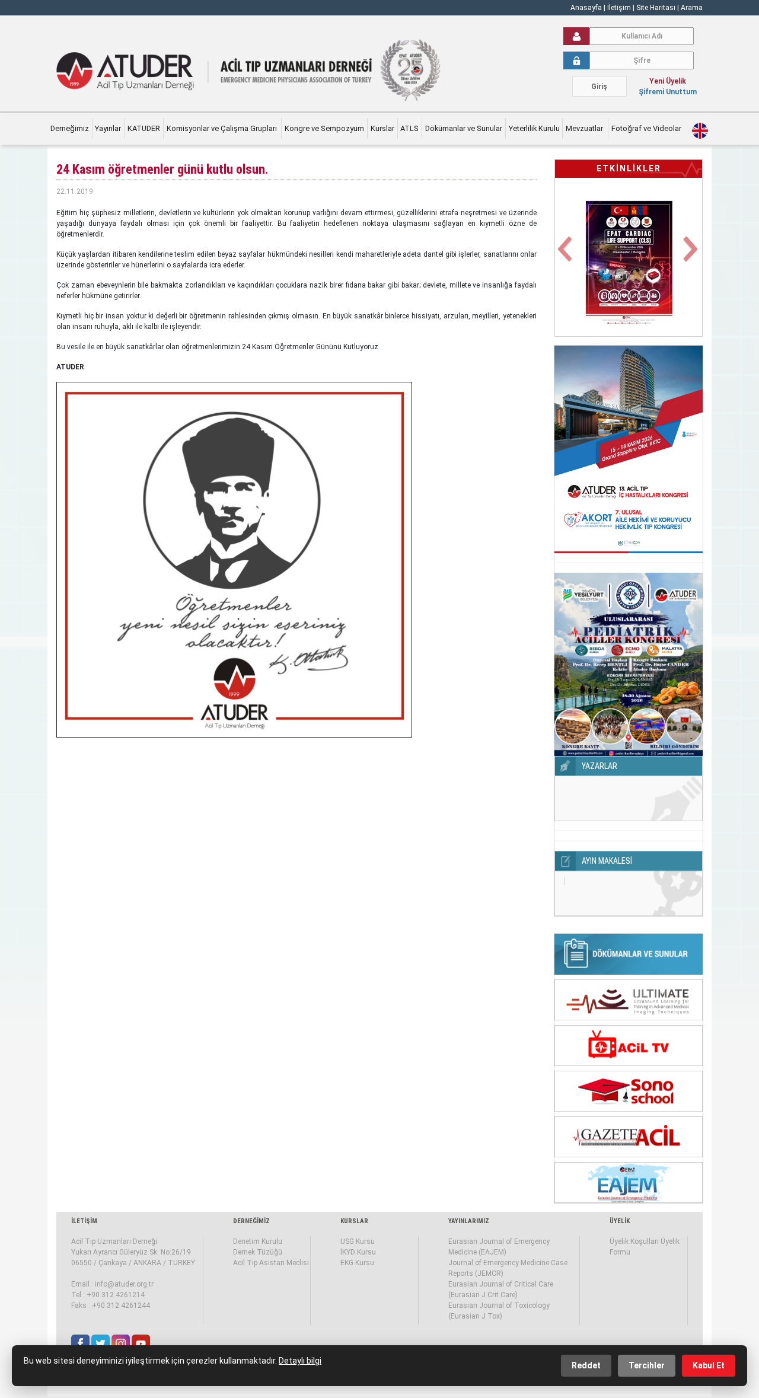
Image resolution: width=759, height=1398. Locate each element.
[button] (566, 255)
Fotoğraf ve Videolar (647, 128)
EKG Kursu (357, 1263)
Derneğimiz (69, 128)
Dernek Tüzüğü (257, 1252)
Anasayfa (586, 8)
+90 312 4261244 (121, 1305)
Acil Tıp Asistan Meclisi (271, 1263)
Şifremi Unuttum (668, 92)
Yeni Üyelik (667, 81)
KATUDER (143, 128)
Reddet (586, 1365)
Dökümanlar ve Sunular (463, 128)
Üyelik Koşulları (634, 1241)
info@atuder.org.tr (124, 1284)
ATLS (409, 128)
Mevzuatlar (585, 128)
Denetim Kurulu (257, 1241)
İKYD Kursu (358, 1252)
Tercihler (647, 1365)
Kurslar (382, 128)
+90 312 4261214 (116, 1295)
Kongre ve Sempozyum (324, 128)
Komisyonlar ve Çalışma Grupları (223, 128)
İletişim (620, 8)
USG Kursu (357, 1241)
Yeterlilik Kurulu (534, 128)
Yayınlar (108, 128)
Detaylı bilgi (300, 1360)
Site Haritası (655, 8)
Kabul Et (709, 1365)
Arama (692, 8)
